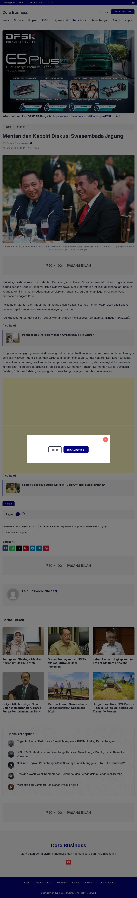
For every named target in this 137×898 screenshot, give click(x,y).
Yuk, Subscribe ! (76, 449)
